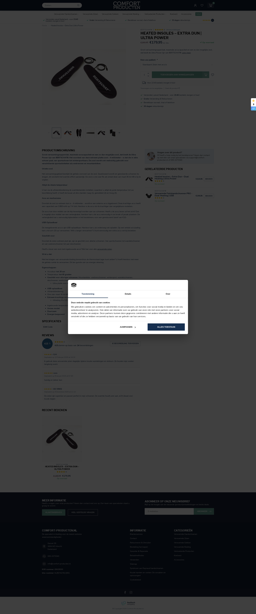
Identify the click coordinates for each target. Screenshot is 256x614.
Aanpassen (126, 327)
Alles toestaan (166, 327)
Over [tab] (168, 294)
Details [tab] (128, 294)
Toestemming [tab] (88, 294)
